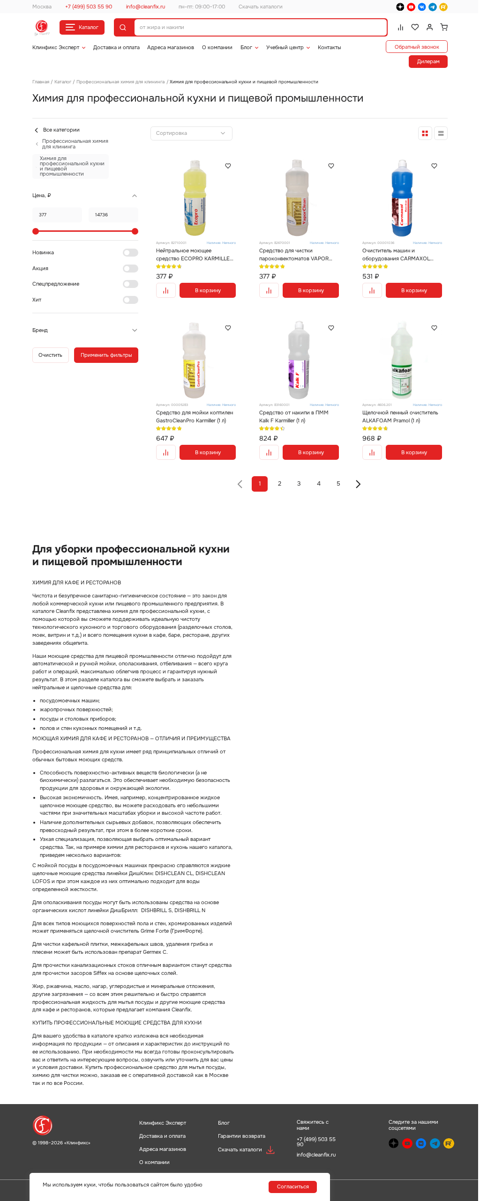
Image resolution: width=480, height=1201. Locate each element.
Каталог (88, 27)
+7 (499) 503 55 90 (88, 6)
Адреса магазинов (170, 47)
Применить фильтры (106, 355)
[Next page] (358, 484)
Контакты (329, 47)
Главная (40, 82)
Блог (246, 47)
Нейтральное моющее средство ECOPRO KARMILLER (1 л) (194, 255)
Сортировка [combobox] (171, 133)
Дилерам (428, 61)
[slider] (35, 231)
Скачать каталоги (261, 6)
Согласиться (293, 1186)
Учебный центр (285, 47)
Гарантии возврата (241, 1136)
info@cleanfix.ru (145, 6)
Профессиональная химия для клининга (120, 82)
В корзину (208, 290)
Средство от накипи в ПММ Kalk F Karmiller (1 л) (294, 416)
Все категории (61, 130)
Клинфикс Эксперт (55, 47)
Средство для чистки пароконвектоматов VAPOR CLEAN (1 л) (294, 255)
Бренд (40, 330)
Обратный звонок (417, 47)
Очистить (50, 355)
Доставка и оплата (116, 47)
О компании (217, 47)
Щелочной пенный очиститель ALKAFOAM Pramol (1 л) (400, 416)
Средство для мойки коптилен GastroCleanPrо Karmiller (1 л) (194, 416)
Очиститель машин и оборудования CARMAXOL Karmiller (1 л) (396, 255)
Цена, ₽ (41, 195)
